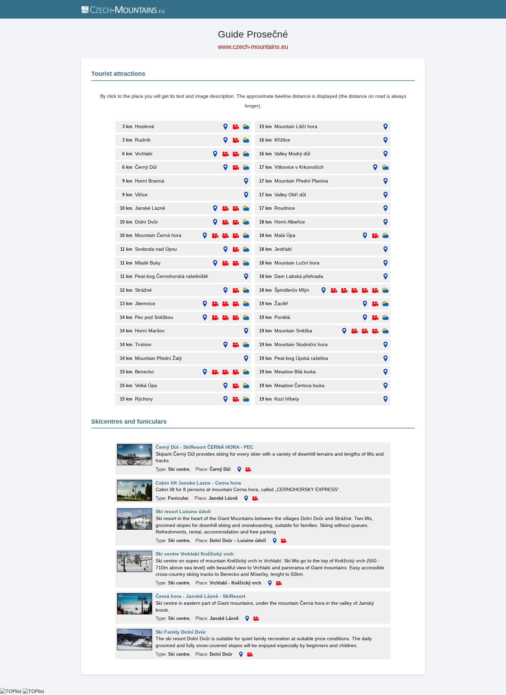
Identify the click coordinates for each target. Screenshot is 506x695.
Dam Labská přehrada (298, 276)
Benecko (144, 371)
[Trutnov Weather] (246, 345)
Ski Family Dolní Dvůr (181, 632)
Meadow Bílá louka (295, 371)
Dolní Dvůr (146, 222)
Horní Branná (149, 181)
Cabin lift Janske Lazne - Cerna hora (198, 483)
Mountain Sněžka (293, 330)
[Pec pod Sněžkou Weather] (246, 318)
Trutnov (143, 344)
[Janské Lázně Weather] (246, 209)
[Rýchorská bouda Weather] (246, 399)
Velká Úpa (146, 385)
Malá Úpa (284, 235)
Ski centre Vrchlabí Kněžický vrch (195, 554)
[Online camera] (236, 127)
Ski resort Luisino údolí (183, 511)
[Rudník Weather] (246, 140)
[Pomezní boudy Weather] (385, 236)
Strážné (143, 290)
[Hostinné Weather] (246, 127)
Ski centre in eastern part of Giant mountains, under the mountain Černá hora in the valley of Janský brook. (265, 606)
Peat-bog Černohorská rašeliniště (171, 276)
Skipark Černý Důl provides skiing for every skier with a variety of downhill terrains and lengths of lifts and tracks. (270, 457)
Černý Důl (146, 167)
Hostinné (144, 126)
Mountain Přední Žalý (158, 358)
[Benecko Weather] (246, 372)
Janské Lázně (150, 208)
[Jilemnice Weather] (246, 304)
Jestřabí (283, 249)
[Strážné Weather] (246, 290)
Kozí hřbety (286, 399)
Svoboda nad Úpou (156, 249)
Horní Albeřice (289, 222)
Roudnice (284, 208)
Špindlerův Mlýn (291, 290)
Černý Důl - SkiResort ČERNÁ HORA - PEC (204, 447)
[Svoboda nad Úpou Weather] (246, 249)
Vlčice (141, 194)
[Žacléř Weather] (385, 304)
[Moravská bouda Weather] (385, 290)
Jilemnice (145, 303)
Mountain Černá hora (158, 235)
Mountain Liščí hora (295, 126)
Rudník (142, 140)
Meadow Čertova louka (299, 385)
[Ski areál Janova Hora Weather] (385, 168)
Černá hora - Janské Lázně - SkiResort (200, 596)
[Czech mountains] (123, 9)
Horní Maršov (150, 330)
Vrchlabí (143, 153)
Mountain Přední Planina (301, 181)
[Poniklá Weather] (385, 318)
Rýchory (144, 399)
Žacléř (281, 303)
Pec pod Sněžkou (154, 317)
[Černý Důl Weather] (246, 168)
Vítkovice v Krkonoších (299, 167)
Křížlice (282, 140)
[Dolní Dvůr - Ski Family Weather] (246, 222)
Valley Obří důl (290, 194)
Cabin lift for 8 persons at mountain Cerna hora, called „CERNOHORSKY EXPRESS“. (248, 489)
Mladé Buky (147, 263)
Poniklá (282, 317)
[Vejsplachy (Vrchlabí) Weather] (246, 154)
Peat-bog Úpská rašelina (301, 358)
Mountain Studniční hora (301, 344)
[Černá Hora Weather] (246, 236)
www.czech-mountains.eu (253, 46)
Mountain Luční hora (296, 263)
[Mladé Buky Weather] (246, 263)
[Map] (225, 127)
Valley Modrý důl (292, 153)
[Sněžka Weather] (385, 331)
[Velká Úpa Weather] (246, 386)
